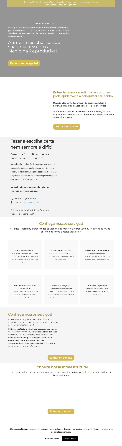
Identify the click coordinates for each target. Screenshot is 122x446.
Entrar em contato (67, 126)
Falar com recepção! (24, 63)
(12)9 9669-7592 (31, 202)
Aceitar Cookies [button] (70, 439)
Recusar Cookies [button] (52, 439)
